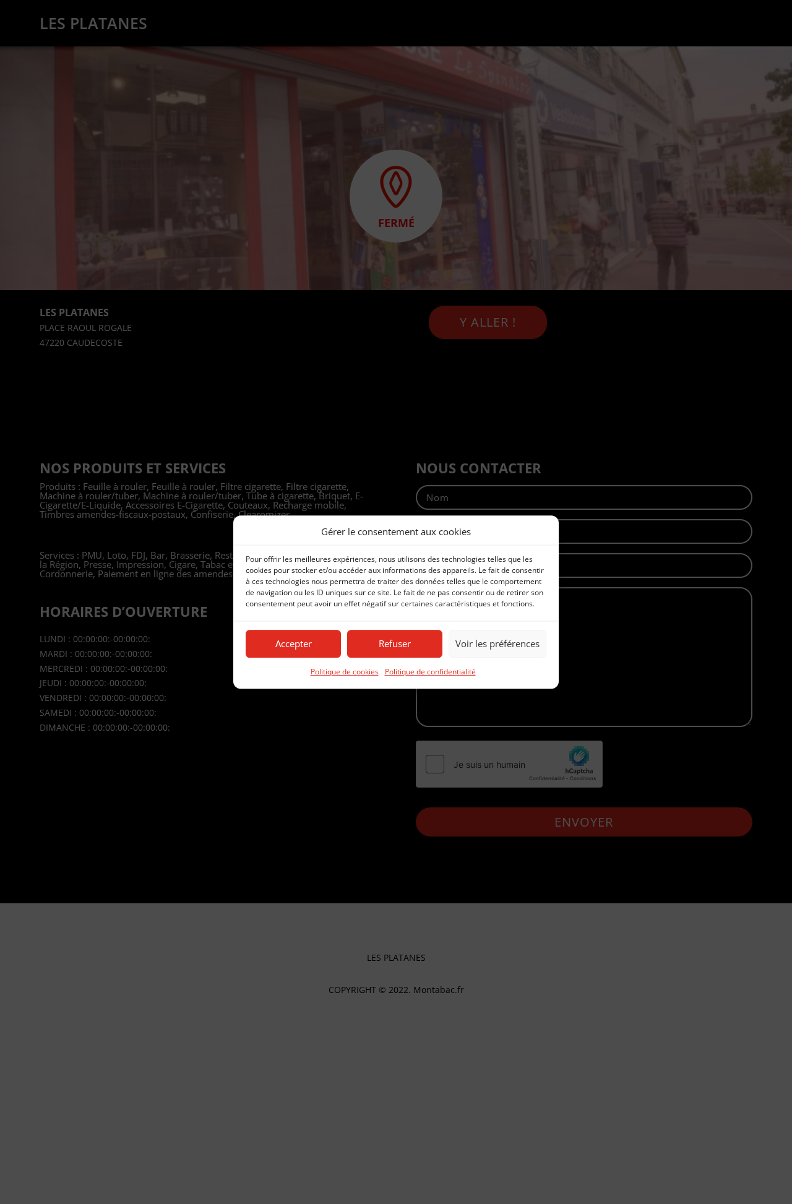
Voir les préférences (497, 644)
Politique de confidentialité (430, 671)
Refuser (395, 644)
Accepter (293, 644)
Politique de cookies (345, 671)
